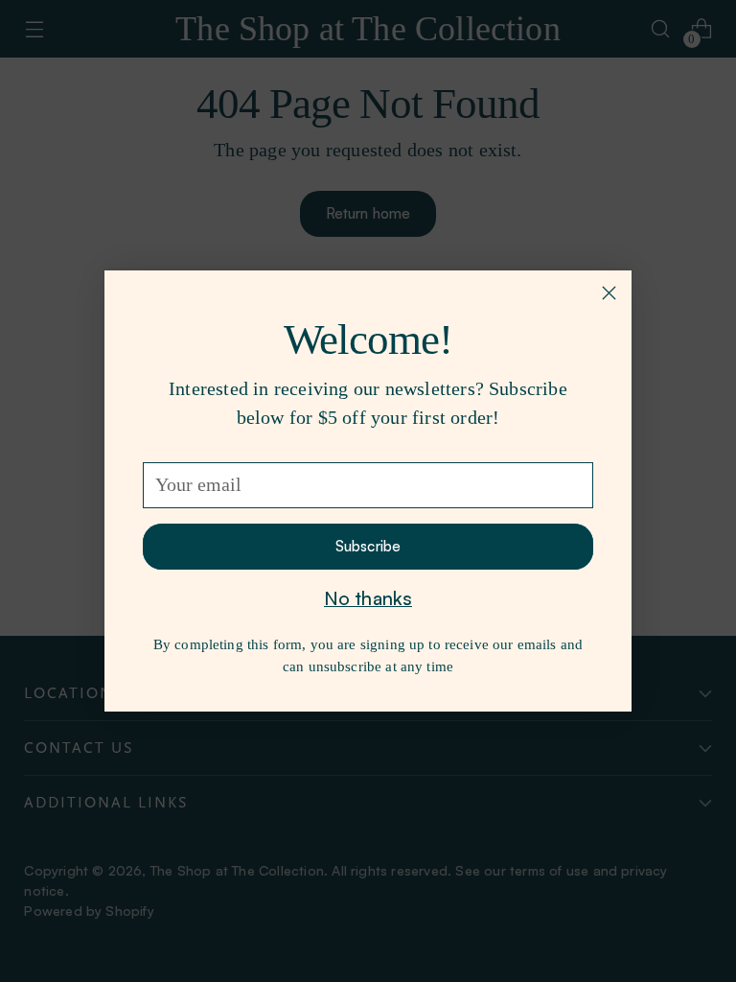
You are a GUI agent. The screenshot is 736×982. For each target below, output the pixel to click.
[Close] (609, 293)
